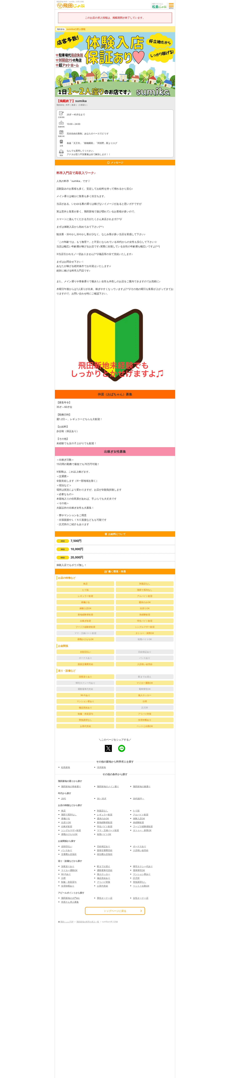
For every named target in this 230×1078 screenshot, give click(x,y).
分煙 (63, 878)
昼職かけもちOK (69, 834)
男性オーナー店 (104, 898)
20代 (63, 798)
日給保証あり (103, 846)
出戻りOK (66, 822)
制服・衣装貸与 (69, 881)
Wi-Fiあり (66, 874)
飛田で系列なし (69, 814)
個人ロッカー (103, 874)
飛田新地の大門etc (70, 898)
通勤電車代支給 (104, 870)
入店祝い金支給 (140, 850)
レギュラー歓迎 (104, 814)
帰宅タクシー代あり (143, 866)
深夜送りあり (67, 866)
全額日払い (66, 846)
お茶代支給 (102, 885)
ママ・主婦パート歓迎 (108, 830)
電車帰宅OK (139, 870)
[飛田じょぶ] (70, 5)
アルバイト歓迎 (140, 814)
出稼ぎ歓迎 (66, 826)
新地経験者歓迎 (104, 822)
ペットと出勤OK (141, 885)
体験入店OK (139, 818)
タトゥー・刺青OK (142, 830)
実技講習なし (139, 881)
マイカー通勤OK (69, 870)
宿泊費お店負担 (104, 854)
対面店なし (102, 810)
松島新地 (65, 767)
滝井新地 (101, 767)
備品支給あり (103, 878)
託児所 (136, 878)
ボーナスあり (139, 846)
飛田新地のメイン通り (108, 786)
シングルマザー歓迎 (71, 830)
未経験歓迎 (138, 822)
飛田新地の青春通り (71, 786)
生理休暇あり (67, 885)
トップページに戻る (115, 911)
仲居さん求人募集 (70, 901)
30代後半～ (138, 798)
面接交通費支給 (104, 850)
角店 (63, 810)
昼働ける (65, 818)
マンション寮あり (142, 874)
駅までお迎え (103, 866)
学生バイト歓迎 (104, 826)
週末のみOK (103, 818)
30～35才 (101, 798)
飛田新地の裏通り (142, 786)
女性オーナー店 (140, 898)
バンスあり (66, 850)
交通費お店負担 (69, 854)
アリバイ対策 (103, 881)
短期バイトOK (104, 834)
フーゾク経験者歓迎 (143, 826)
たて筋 (136, 810)
